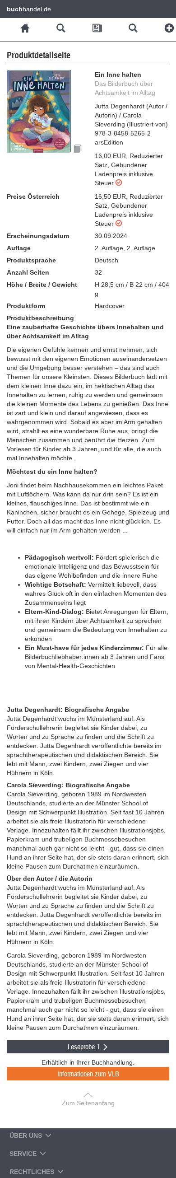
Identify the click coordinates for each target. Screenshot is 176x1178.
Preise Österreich (33, 196)
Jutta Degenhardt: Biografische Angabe (68, 709)
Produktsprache (31, 260)
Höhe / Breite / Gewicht (42, 284)
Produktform (26, 305)
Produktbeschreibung (40, 318)
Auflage (19, 248)
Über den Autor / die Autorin (50, 878)
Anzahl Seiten (28, 272)
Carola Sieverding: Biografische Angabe (68, 785)
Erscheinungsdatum (38, 235)
